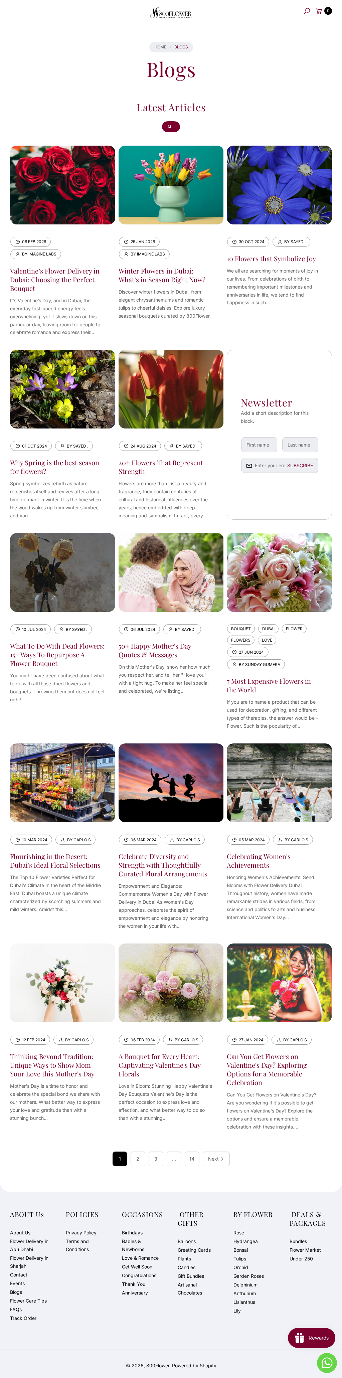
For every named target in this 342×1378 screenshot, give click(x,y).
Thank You (133, 1284)
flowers (240, 640)
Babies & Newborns (133, 1245)
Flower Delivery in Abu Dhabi (29, 1245)
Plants (184, 1258)
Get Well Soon (137, 1266)
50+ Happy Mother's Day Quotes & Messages (155, 650)
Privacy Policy (81, 1232)
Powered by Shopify (194, 1365)
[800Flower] (171, 11)
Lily (237, 1311)
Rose (238, 1232)
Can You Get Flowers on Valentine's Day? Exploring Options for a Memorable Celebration (267, 1069)
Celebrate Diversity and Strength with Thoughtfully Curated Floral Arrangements (163, 865)
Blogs (16, 1292)
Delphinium (245, 1284)
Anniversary (135, 1293)
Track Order (23, 1318)
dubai (268, 628)
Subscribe (300, 465)
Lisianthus (244, 1302)
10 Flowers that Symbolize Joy (271, 258)
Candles (186, 1267)
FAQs (16, 1309)
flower (294, 628)
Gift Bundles (191, 1276)
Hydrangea (245, 1241)
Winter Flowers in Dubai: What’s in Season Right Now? (162, 275)
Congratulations (139, 1275)
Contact (18, 1274)
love (267, 640)
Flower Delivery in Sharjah (29, 1262)
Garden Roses (248, 1276)
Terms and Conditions (77, 1245)
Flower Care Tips (28, 1301)
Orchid (240, 1267)
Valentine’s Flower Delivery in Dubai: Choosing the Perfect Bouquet (55, 279)
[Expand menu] (13, 11)
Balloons (187, 1241)
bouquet (241, 628)
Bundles (298, 1241)
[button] (307, 11)
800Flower (157, 1365)
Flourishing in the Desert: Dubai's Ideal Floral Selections (55, 860)
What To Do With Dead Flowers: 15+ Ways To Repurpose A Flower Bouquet (57, 654)
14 (191, 1159)
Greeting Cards (194, 1250)
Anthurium (244, 1293)
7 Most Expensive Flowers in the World (269, 685)
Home (160, 46)
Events (17, 1283)
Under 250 (301, 1258)
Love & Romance (140, 1258)
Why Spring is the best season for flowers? (54, 467)
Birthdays (132, 1232)
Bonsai (240, 1250)
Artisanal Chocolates (190, 1289)
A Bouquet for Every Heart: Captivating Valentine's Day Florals (159, 1065)
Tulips (239, 1258)
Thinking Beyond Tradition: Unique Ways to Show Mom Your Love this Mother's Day (52, 1065)
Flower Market (305, 1250)
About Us (20, 1232)
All (171, 126)
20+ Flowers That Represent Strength (161, 467)
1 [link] (120, 1159)
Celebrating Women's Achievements (259, 860)
